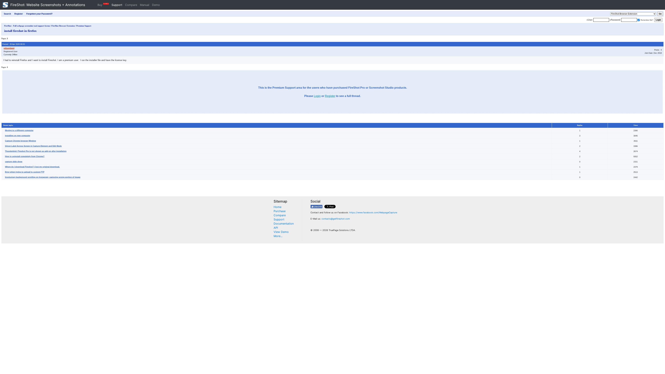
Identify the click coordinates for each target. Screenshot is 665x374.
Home (277, 207)
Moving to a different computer (19, 130)
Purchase (280, 211)
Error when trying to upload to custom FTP (24, 172)
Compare (131, 5)
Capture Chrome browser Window (20, 141)
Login (317, 96)
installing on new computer (17, 136)
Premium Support (83, 26)
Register (330, 96)
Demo (156, 5)
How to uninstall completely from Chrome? (25, 156)
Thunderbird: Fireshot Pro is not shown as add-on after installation (35, 151)
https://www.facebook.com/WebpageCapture (373, 212)
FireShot (47, 5)
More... (278, 236)
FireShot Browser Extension (63, 26)
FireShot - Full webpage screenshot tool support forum (27, 26)
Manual (144, 5)
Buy (103, 5)
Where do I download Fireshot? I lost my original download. (32, 167)
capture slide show (13, 162)
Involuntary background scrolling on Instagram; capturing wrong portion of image (42, 177)
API (276, 227)
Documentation (284, 223)
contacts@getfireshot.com (336, 218)
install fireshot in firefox (20, 31)
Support (117, 5)
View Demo (281, 232)
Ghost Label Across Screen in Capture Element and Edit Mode (33, 146)
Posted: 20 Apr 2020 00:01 (13, 44)
